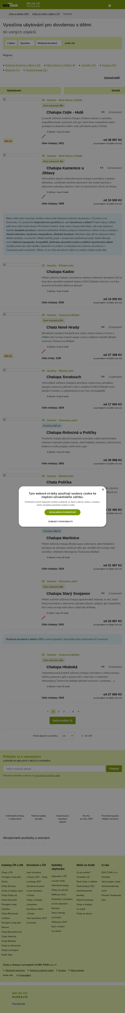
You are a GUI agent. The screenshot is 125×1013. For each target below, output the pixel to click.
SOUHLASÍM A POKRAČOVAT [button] (62, 512)
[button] (62, 520)
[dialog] (62, 506)
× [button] (103, 490)
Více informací (82, 504)
